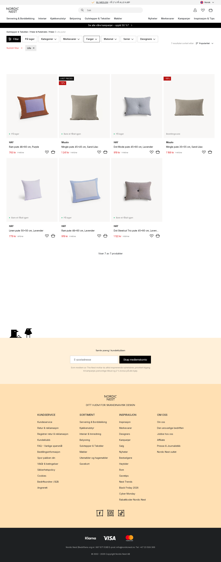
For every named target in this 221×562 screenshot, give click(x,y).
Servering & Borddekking (20, 18)
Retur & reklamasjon (48, 428)
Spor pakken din (46, 457)
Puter (51, 32)
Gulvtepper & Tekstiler (97, 18)
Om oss (161, 422)
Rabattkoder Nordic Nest (132, 499)
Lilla (29, 48)
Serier (126, 39)
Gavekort (84, 463)
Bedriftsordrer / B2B (48, 481)
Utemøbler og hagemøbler (94, 457)
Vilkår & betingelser (47, 463)
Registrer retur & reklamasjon (52, 434)
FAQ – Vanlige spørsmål (49, 445)
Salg (121, 445)
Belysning (75, 18)
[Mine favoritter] (203, 10)
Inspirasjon (125, 422)
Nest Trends (125, 481)
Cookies (41, 475)
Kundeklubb (43, 440)
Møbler (118, 18)
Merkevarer (167, 18)
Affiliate (161, 440)
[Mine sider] (195, 10)
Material (108, 39)
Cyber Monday (127, 493)
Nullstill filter (13, 48)
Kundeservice (44, 422)
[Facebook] (99, 512)
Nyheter (152, 18)
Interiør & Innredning (90, 434)
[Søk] (82, 10)
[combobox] (207, 2)
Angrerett (42, 487)
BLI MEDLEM (102, 2)
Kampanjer (184, 18)
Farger (90, 39)
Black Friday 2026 (128, 487)
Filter (16, 39)
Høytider (123, 463)
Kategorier (47, 39)
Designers (124, 434)
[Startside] (12, 10)
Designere (146, 39)
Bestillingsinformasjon (48, 451)
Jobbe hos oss (165, 434)
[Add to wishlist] (47, 152)
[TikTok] (121, 512)
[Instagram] (110, 512)
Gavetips (124, 475)
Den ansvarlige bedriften (170, 428)
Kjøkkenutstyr (58, 18)
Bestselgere (125, 457)
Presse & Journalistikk (169, 445)
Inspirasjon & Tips (204, 18)
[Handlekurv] (211, 10)
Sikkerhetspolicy (46, 469)
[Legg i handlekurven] (53, 152)
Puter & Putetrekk (38, 32)
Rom (121, 469)
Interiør (42, 18)
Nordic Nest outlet (166, 451)
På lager (29, 39)
